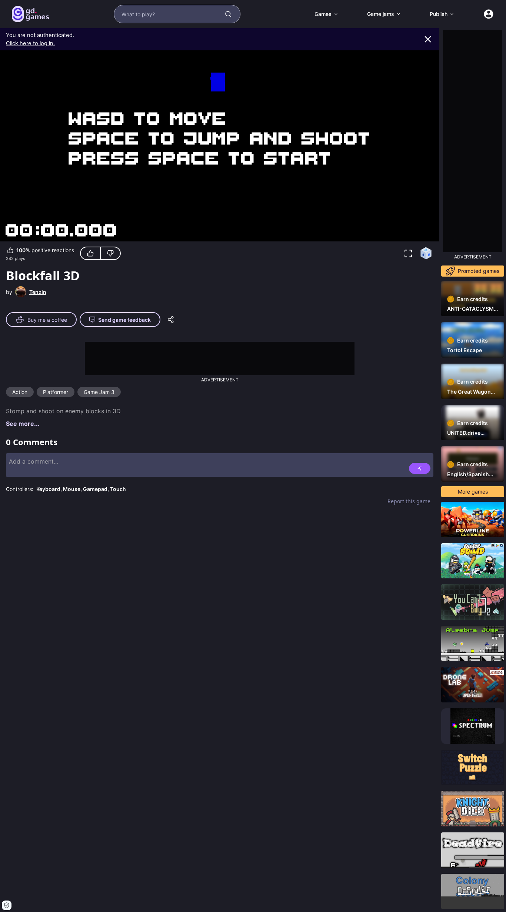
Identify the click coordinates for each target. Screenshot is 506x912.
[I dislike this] (110, 253)
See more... (23, 423)
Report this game (408, 501)
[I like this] (90, 253)
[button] (408, 253)
